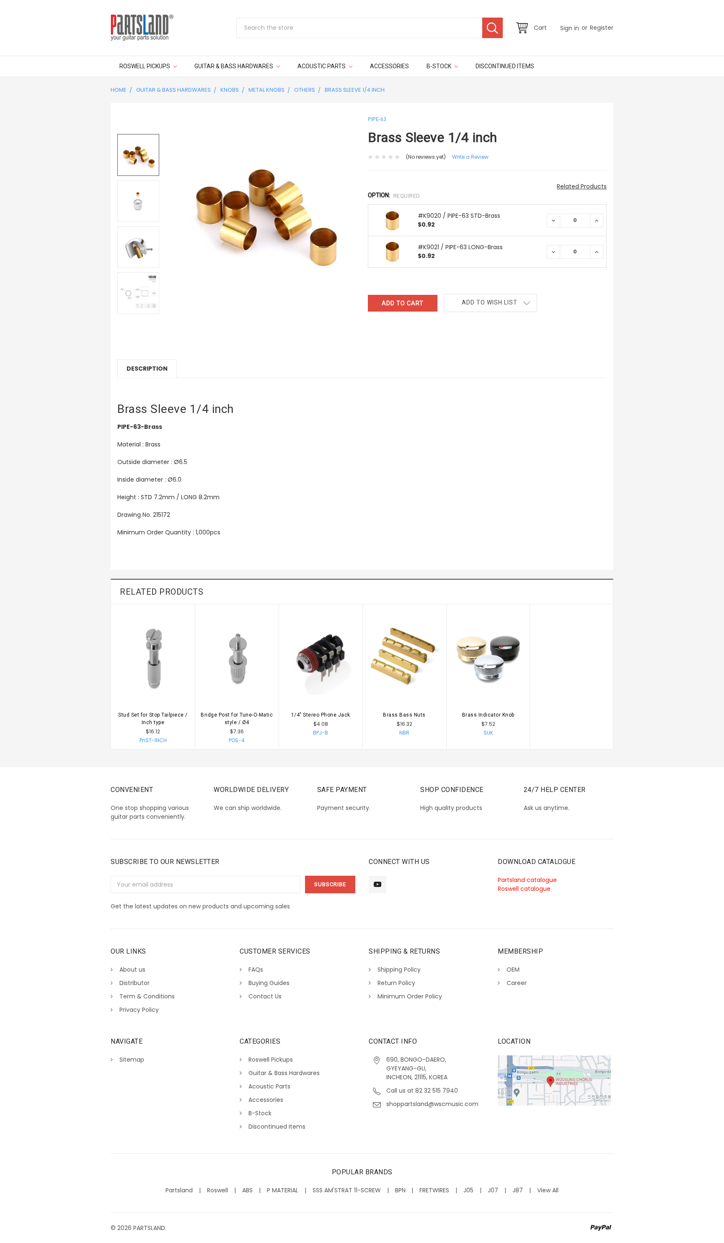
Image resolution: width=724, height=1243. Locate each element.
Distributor (134, 983)
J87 (517, 1190)
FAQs (255, 969)
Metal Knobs (266, 90)
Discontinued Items (505, 66)
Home (119, 90)
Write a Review (470, 156)
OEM (513, 969)
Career (517, 983)
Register (601, 27)
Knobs (229, 90)
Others (304, 90)
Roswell (217, 1190)
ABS (247, 1190)
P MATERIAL (282, 1190)
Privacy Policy (139, 1010)
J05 (468, 1190)
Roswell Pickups (145, 66)
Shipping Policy (399, 969)
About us (132, 969)
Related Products (582, 186)
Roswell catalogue (524, 889)
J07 (493, 1190)
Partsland (179, 1190)
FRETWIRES (434, 1190)
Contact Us (265, 996)
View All (548, 1190)
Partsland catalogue (527, 880)
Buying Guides (269, 983)
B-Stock (439, 66)
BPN (400, 1190)
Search (492, 28)
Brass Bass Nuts (404, 715)
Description (147, 368)
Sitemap (131, 1059)
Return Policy (396, 983)
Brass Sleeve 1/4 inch (355, 90)
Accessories (389, 66)
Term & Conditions (147, 996)
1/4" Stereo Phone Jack (320, 715)
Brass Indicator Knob (488, 715)
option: (394, 195)
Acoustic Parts (322, 66)
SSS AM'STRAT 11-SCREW (347, 1190)
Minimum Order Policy (410, 996)
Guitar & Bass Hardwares (234, 66)
